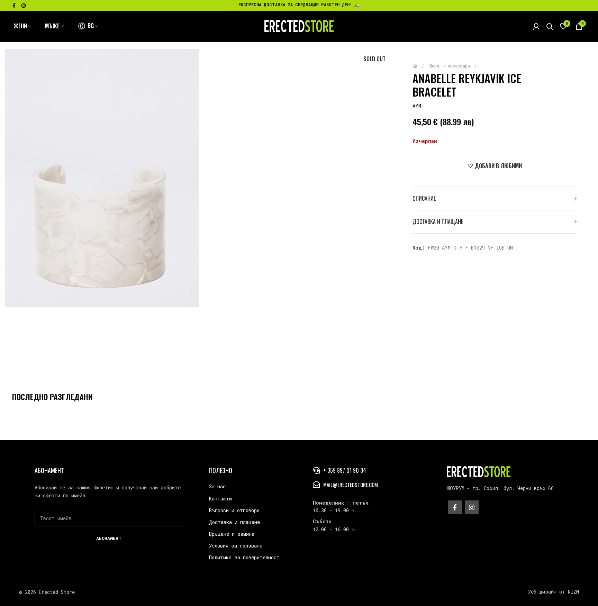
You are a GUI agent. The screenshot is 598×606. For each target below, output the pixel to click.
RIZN (573, 591)
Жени (435, 66)
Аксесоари (460, 66)
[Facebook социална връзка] (14, 5)
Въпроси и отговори (234, 510)
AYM (417, 105)
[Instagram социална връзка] (23, 5)
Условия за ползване (235, 545)
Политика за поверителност (244, 557)
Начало (420, 62)
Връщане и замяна (231, 534)
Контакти (220, 498)
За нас (217, 486)
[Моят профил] (536, 26)
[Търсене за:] (549, 26)
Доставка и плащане (234, 522)
